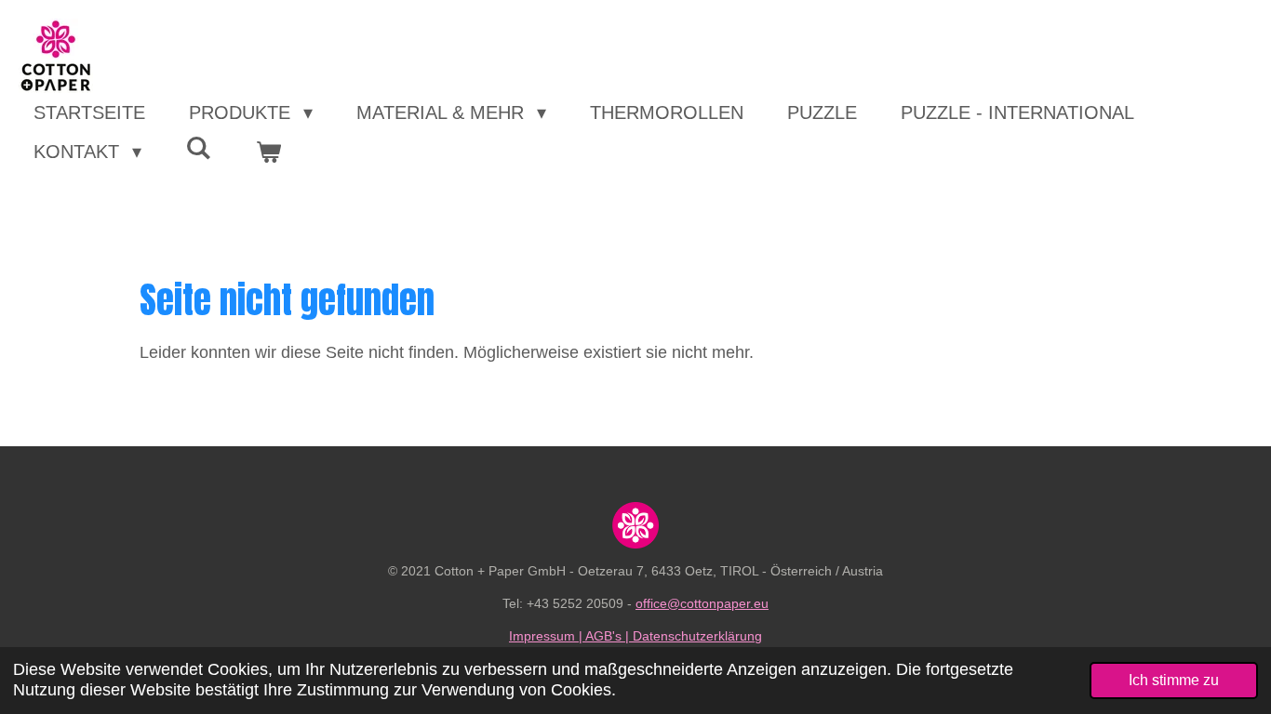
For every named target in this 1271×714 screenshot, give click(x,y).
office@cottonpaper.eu (702, 603)
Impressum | (547, 635)
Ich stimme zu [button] (1174, 679)
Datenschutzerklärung (697, 635)
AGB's (603, 635)
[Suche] (198, 148)
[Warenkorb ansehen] (268, 151)
